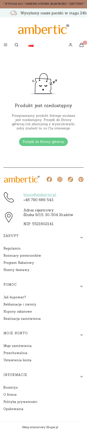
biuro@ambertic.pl (39, 194)
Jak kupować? (14, 297)
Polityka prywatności (20, 402)
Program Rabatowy (18, 263)
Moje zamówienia (17, 346)
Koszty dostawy (16, 270)
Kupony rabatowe (17, 311)
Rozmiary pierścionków (22, 256)
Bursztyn (10, 387)
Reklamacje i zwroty (19, 304)
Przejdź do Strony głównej (43, 142)
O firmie (10, 395)
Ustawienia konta (17, 360)
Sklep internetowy (40, 427)
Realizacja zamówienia (22, 319)
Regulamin (12, 248)
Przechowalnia (15, 353)
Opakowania (13, 409)
